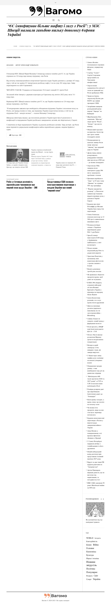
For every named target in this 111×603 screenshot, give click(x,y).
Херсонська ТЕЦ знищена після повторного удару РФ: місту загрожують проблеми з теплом (95, 170)
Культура (90, 555)
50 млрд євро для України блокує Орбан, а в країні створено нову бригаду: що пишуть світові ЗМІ (17, 165)
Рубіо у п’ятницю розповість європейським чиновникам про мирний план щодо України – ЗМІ (22, 184)
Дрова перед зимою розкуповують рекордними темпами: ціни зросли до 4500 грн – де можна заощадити (95, 157)
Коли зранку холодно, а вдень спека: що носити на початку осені (95, 401)
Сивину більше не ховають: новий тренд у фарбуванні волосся (95, 321)
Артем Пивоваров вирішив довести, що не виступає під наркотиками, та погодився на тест (95, 475)
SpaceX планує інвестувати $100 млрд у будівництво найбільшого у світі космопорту (95, 240)
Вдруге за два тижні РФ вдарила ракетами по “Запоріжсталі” (95, 464)
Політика (90, 568)
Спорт (88, 579)
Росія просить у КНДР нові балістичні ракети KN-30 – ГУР (95, 329)
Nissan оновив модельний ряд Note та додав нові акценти (95, 250)
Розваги (89, 575)
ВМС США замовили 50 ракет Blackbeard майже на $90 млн (95, 485)
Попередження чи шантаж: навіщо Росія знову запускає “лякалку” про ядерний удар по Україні (95, 145)
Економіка (91, 551)
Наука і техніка (92, 558)
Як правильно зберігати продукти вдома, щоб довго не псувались (95, 276)
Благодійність (91, 541)
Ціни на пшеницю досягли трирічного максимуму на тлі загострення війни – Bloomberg (94, 310)
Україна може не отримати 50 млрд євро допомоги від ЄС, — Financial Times (66, 165)
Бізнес (89, 544)
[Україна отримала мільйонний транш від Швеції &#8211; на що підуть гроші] (43, 157)
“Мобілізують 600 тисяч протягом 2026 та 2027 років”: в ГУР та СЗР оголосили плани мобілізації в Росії (95, 381)
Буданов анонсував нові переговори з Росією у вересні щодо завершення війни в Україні (95, 423)
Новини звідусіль (25, 46)
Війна (96, 544)
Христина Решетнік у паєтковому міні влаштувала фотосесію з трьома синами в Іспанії (95, 261)
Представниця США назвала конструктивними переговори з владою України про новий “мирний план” (61, 186)
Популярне (91, 572)
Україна (96, 579)
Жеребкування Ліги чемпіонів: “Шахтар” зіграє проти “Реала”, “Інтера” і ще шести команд (94, 121)
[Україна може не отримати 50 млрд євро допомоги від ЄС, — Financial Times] (67, 155)
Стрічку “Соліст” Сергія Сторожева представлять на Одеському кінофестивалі (93, 77)
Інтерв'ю (98, 538)
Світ (96, 575)
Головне (90, 548)
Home (15, 46)
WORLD (89, 538)
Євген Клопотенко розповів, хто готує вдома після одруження (95, 300)
